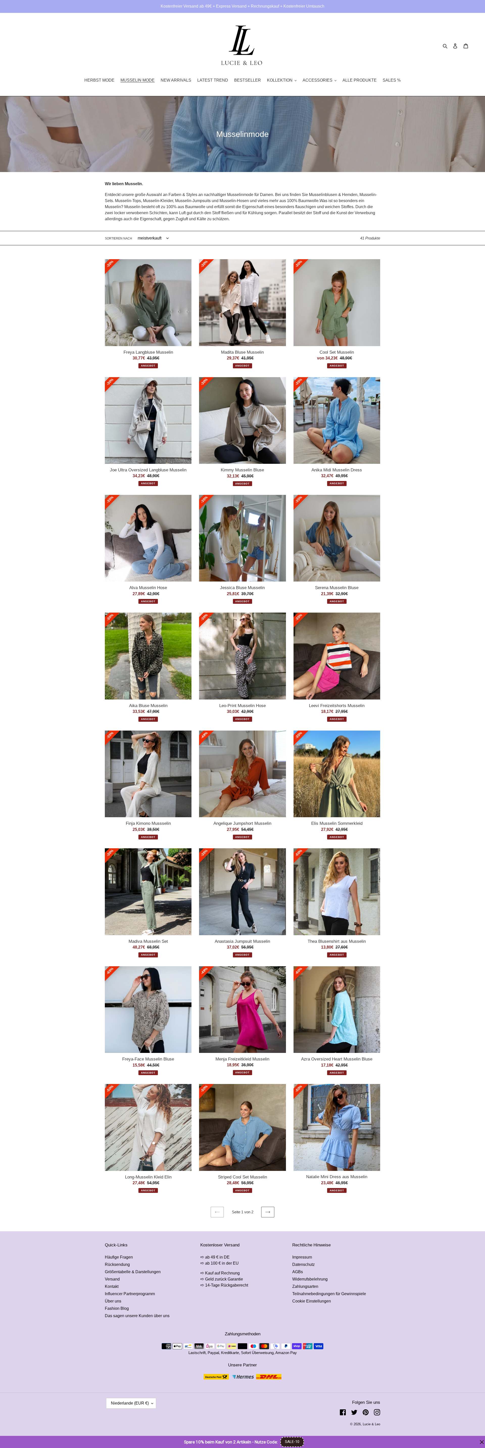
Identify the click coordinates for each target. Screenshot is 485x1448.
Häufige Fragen (119, 1257)
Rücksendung (117, 1264)
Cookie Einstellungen (311, 1301)
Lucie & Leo (371, 1424)
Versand (112, 1279)
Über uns (113, 1301)
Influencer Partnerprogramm (130, 1294)
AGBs (297, 1272)
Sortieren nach (118, 238)
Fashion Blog (117, 1308)
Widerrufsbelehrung (310, 1279)
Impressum (302, 1257)
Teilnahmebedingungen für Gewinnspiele (329, 1294)
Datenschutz (303, 1264)
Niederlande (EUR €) (130, 1403)
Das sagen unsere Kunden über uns (137, 1316)
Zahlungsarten (305, 1286)
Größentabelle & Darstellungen (133, 1272)
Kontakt (111, 1286)
